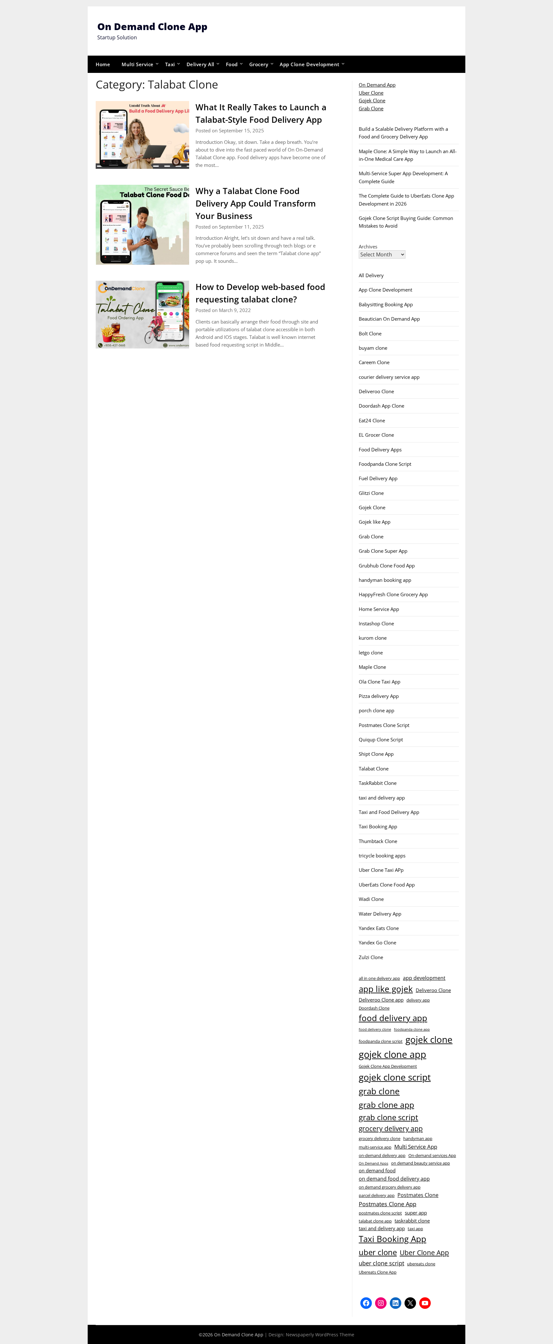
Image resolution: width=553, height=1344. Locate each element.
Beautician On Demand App (389, 319)
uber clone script (381, 1263)
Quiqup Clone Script (381, 739)
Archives (368, 246)
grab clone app (386, 1104)
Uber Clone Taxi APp (381, 870)
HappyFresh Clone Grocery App (393, 594)
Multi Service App (415, 1146)
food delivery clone (375, 1029)
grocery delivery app (391, 1128)
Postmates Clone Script (384, 725)
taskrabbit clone (412, 1220)
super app (416, 1212)
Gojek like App (374, 522)
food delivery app (393, 1017)
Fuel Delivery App (378, 478)
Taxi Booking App (378, 826)
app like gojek (386, 989)
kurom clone (373, 638)
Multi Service (138, 64)
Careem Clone (374, 362)
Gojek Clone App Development (388, 1066)
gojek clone (429, 1039)
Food (232, 64)
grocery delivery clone (379, 1138)
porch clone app (376, 710)
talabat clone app (375, 1221)
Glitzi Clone (371, 493)
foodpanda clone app (412, 1029)
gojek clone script (395, 1077)
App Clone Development (310, 64)
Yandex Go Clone (377, 942)
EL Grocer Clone (376, 435)
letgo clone (371, 652)
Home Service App (379, 609)
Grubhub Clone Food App (387, 565)
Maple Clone (372, 667)
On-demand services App (432, 1155)
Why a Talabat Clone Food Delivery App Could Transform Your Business (256, 203)
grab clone (379, 1091)
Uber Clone (371, 93)
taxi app (415, 1228)
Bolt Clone (370, 333)
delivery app (418, 1000)
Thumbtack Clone (378, 841)
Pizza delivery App (379, 696)
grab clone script (388, 1117)
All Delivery (371, 275)
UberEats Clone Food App (387, 884)
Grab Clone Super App (383, 551)
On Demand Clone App (152, 26)
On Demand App (377, 85)
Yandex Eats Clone (379, 928)
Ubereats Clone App (378, 1272)
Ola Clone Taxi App (379, 681)
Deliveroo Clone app (381, 999)
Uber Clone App (424, 1252)
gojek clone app (392, 1054)
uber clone (378, 1252)
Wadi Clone (371, 899)
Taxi (170, 64)
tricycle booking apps (382, 855)
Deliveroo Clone (376, 391)
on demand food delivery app (394, 1178)
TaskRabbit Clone (378, 783)
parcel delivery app (377, 1195)
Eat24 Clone (372, 420)
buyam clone (373, 348)
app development (424, 977)
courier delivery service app (389, 377)
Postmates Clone (417, 1195)
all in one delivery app (379, 978)
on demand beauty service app (420, 1163)
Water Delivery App (380, 913)
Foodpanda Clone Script (385, 464)
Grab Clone (371, 108)
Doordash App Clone (381, 405)
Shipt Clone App (376, 754)
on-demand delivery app (382, 1155)
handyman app (417, 1138)
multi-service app (375, 1147)
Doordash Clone (374, 1008)
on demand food (377, 1170)
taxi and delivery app (382, 797)
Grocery (258, 64)
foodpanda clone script (381, 1041)
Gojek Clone (372, 100)
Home (103, 64)
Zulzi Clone (371, 957)
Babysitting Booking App (386, 304)
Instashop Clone (376, 623)
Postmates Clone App (387, 1204)
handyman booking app (385, 580)
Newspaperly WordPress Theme (320, 1335)
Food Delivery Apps (380, 449)
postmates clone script (380, 1213)
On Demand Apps (373, 1163)
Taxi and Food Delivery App (389, 812)
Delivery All (200, 64)
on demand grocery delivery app (390, 1187)
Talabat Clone (374, 768)
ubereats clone (421, 1264)
